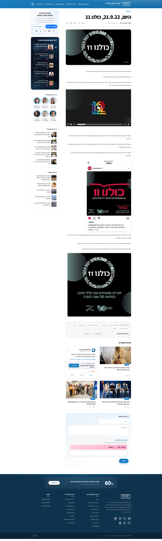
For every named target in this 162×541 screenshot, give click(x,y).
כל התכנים (40, 4)
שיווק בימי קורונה (46, 499)
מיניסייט (115, 243)
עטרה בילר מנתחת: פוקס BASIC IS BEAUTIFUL (43, 184)
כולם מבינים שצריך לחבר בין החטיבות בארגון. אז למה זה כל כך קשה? (42, 154)
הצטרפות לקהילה (94, 516)
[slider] (100, 124)
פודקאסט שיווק (59, 4)
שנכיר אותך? (71, 502)
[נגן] (129, 124)
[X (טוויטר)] (129, 523)
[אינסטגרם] (53, 31)
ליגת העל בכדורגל (123, 328)
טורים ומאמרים (70, 513)
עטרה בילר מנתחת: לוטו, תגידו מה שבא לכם (42, 204)
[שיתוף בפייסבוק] (79, 23)
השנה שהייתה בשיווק (69, 519)
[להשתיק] (71, 124)
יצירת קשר (96, 523)
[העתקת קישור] (67, 23)
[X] (45, 31)
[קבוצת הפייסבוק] (124, 518)
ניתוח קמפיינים (49, 4)
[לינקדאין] (49, 31)
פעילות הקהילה (95, 509)
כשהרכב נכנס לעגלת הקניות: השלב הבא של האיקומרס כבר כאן (42, 134)
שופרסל (115, 328)
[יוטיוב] (36, 31)
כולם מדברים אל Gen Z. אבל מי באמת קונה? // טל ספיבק (41, 141)
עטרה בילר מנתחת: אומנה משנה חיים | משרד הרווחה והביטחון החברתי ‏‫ (43, 178)
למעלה (34, 536)
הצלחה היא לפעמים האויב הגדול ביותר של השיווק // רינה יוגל (42, 161)
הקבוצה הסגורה (38, 26)
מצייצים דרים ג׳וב (45, 502)
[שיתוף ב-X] (75, 23)
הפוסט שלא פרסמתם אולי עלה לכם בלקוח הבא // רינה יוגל (42, 148)
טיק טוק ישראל (82, 325)
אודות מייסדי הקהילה (93, 502)
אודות (97, 499)
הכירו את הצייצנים (71, 4)
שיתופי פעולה (95, 513)
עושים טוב (71, 516)
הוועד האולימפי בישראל (93, 325)
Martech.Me (71, 523)
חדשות (128, 11)
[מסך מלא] (68, 124)
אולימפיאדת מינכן (115, 325)
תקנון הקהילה (95, 526)
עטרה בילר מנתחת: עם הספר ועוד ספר (42, 197)
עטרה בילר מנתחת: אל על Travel (43, 191)
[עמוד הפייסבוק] (129, 518)
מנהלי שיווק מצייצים (113, 3)
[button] (33, 4)
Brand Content (46, 506)
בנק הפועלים (105, 325)
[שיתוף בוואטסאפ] (71, 23)
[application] (98, 107)
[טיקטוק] (40, 31)
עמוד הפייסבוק (50, 26)
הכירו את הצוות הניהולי (93, 506)
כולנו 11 (74, 325)
